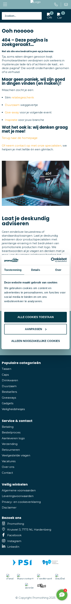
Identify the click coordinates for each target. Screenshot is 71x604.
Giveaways (9, 397)
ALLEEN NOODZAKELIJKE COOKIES (35, 340)
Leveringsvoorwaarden (17, 496)
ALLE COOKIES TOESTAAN (35, 317)
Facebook (14, 535)
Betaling (7, 426)
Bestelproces (11, 432)
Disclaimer (9, 507)
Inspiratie (11, 120)
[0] (58, 16)
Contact (7, 472)
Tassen (6, 369)
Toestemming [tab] (12, 269)
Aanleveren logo (13, 438)
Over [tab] (58, 269)
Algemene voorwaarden (19, 490)
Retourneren (11, 449)
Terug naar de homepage (20, 138)
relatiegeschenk (22, 97)
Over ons (8, 467)
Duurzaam (12, 105)
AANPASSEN (33, 329)
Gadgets (7, 403)
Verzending (9, 444)
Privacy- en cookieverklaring (21, 502)
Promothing (15, 523)
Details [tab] (35, 269)
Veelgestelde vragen (16, 455)
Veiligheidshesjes (13, 409)
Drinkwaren (10, 380)
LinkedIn (13, 546)
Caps (5, 374)
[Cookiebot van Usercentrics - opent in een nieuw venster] (51, 260)
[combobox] (22, 16)
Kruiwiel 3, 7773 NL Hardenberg (29, 529)
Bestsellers (9, 391)
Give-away (12, 112)
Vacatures (8, 461)
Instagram (14, 541)
